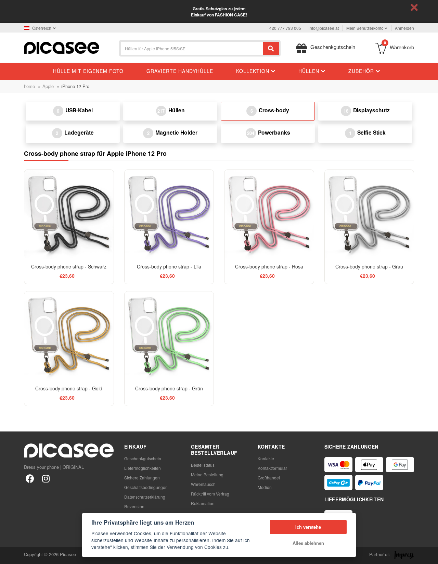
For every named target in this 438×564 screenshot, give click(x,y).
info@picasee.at (324, 28)
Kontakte (266, 458)
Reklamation (203, 503)
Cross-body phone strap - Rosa (269, 266)
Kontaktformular (272, 468)
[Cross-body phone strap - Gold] (69, 336)
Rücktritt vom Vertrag (210, 494)
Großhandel (269, 477)
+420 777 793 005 (284, 28)
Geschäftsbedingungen (146, 487)
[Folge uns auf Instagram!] (45, 478)
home (29, 86)
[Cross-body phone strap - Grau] (369, 214)
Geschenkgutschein (142, 458)
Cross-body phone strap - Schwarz (68, 266)
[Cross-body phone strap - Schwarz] (69, 214)
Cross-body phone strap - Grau (369, 266)
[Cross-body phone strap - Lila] (169, 214)
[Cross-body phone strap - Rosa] (269, 214)
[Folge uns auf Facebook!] (30, 478)
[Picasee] (61, 47)
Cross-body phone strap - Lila (169, 266)
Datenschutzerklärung (144, 497)
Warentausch (203, 484)
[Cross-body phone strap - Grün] (169, 336)
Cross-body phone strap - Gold (68, 388)
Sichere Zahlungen (142, 477)
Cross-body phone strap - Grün (169, 388)
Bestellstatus (203, 465)
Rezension (134, 506)
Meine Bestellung (207, 474)
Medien (265, 487)
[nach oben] (8, 555)
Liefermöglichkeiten (142, 468)
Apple (48, 86)
